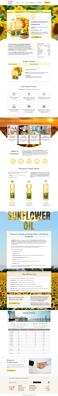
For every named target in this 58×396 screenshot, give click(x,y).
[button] (36, 37)
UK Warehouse (47, 388)
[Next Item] (49, 195)
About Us (48, 387)
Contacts (48, 390)
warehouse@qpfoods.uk (33, 388)
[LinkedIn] (49, 382)
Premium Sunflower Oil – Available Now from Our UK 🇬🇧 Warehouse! (29, 10)
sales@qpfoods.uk (21, 389)
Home (48, 385)
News (49, 389)
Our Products (47, 386)
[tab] (18, 64)
